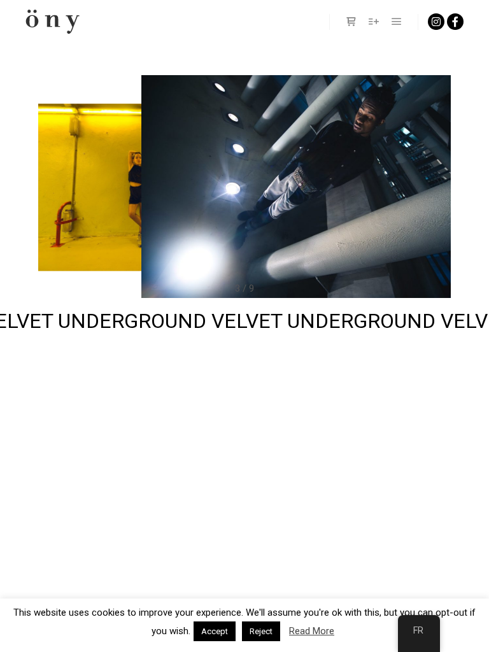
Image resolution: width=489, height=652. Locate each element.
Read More (311, 631)
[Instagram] (436, 21)
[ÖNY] (52, 21)
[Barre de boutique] (350, 21)
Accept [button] (214, 631)
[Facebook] (455, 21)
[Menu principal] (396, 21)
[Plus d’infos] (373, 21)
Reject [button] (261, 631)
